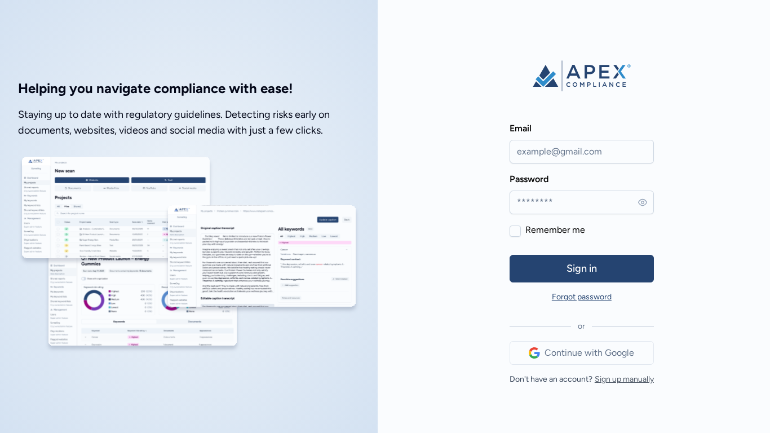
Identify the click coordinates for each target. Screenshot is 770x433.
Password (529, 179)
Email (521, 128)
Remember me (555, 229)
